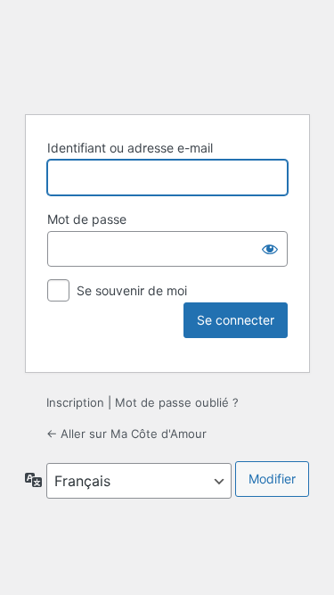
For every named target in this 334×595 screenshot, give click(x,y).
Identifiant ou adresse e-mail (130, 147)
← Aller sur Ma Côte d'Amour (126, 433)
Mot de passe (86, 219)
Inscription (75, 402)
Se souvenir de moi (132, 290)
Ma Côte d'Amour (167, 54)
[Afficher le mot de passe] (270, 249)
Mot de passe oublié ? (177, 402)
